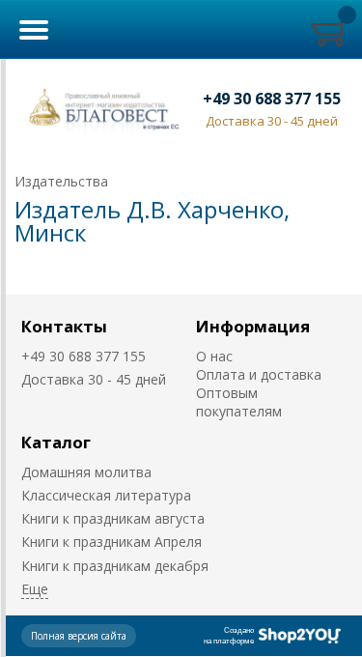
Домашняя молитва (86, 472)
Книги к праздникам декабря (115, 566)
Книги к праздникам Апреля (111, 541)
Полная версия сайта (78, 636)
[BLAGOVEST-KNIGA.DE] (101, 107)
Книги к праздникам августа (113, 518)
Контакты (64, 326)
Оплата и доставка (258, 374)
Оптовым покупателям (239, 402)
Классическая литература (106, 495)
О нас (214, 356)
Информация (253, 326)
